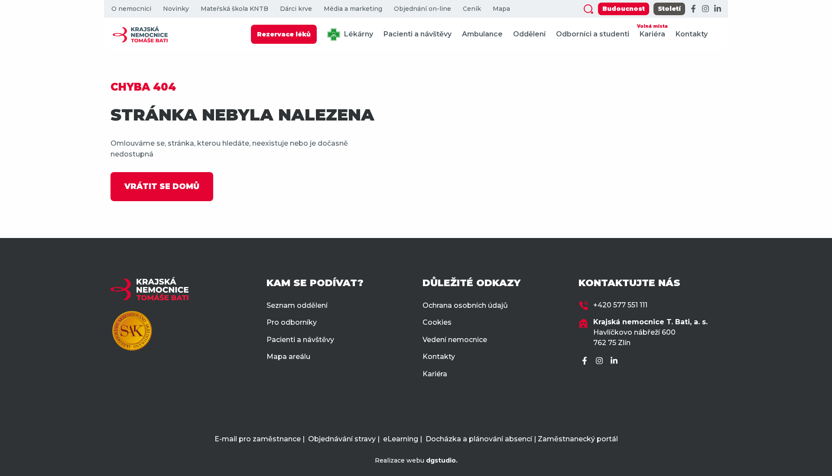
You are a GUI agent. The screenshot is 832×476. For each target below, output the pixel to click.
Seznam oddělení (297, 305)
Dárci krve (296, 9)
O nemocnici (131, 9)
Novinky (176, 9)
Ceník (472, 9)
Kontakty (692, 34)
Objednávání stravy (342, 439)
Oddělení (529, 34)
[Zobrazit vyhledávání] (588, 9)
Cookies (437, 322)
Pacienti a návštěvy (418, 34)
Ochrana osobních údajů (465, 305)
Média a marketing (353, 9)
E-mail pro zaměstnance (257, 439)
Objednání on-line (422, 9)
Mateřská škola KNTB (234, 9)
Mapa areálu (288, 356)
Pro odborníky (291, 322)
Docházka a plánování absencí (479, 439)
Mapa (501, 9)
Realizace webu (416, 460)
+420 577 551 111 (620, 305)
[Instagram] (705, 9)
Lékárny (357, 34)
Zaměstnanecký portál (578, 439)
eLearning (400, 439)
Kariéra (652, 30)
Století (669, 9)
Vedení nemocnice (454, 340)
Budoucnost (623, 9)
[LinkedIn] (718, 9)
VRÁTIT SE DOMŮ (161, 186)
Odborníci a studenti (592, 34)
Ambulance (482, 34)
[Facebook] (693, 9)
